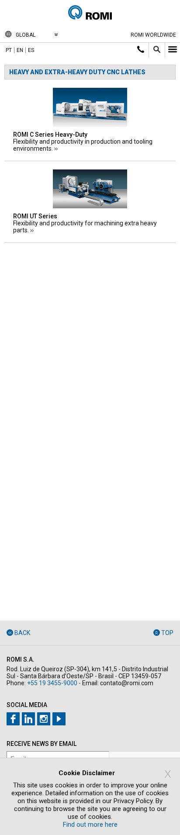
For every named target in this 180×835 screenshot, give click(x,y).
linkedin (28, 718)
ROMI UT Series (35, 216)
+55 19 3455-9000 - (54, 683)
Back (22, 632)
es (31, 50)
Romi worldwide (153, 35)
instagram (43, 718)
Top (167, 632)
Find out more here (90, 824)
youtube (59, 718)
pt (9, 50)
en (20, 50)
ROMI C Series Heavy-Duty (50, 134)
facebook (13, 718)
